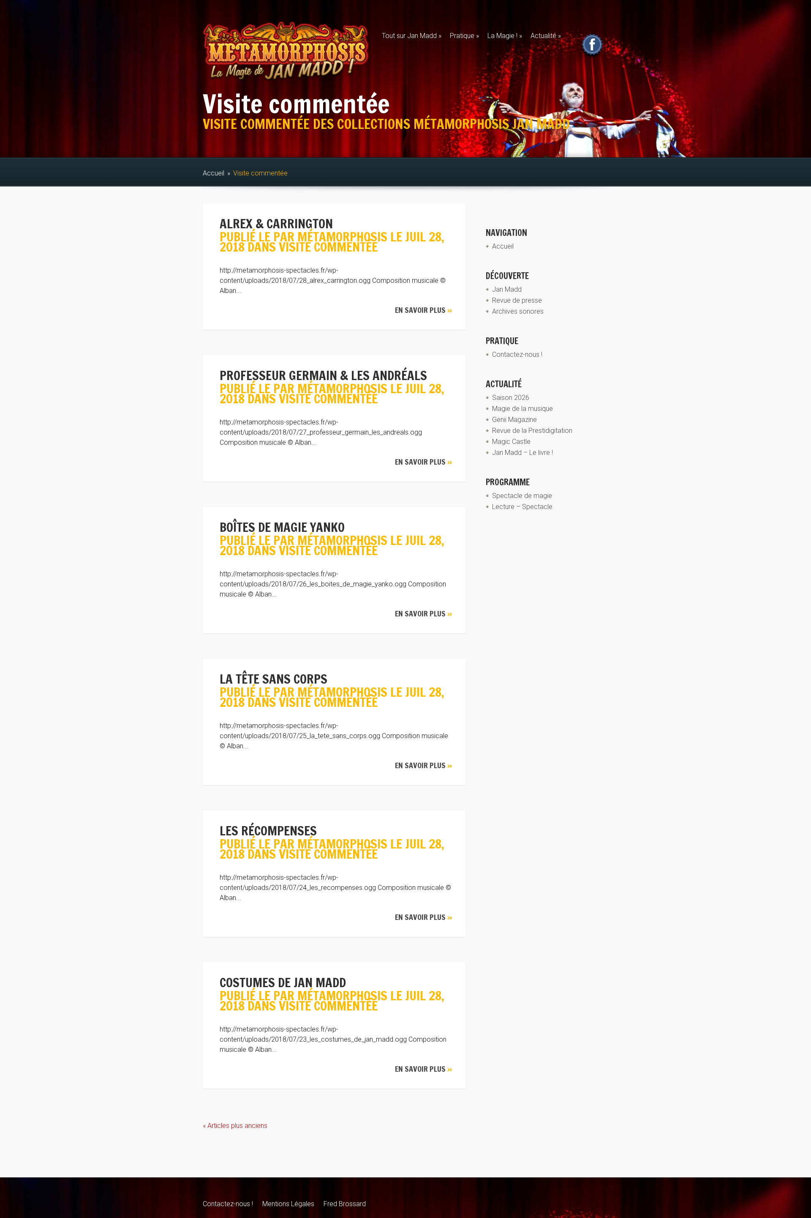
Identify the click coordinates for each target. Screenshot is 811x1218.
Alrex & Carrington (276, 223)
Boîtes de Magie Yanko (282, 527)
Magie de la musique (522, 409)
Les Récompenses (268, 830)
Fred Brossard (345, 1204)
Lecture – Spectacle (522, 507)
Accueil (213, 173)
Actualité (546, 36)
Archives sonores (518, 311)
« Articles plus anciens (235, 1126)
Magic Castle (511, 442)
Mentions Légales (288, 1204)
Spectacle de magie (522, 496)
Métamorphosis (342, 236)
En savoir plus (423, 310)
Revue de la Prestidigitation (532, 431)
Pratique (464, 36)
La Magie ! (504, 36)
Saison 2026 (510, 398)
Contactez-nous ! (517, 354)
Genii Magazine (514, 420)
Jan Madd (507, 289)
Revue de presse (517, 300)
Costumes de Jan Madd (283, 982)
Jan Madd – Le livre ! (522, 453)
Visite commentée (328, 247)
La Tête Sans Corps (273, 679)
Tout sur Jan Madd (411, 36)
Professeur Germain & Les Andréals (323, 375)
